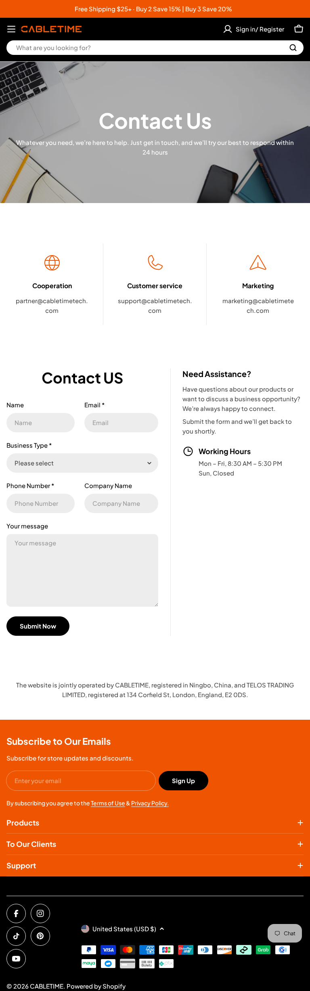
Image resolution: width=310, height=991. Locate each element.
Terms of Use (108, 803)
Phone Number (30, 485)
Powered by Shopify (96, 986)
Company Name (108, 485)
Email (94, 405)
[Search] (293, 48)
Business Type (29, 445)
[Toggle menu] (11, 29)
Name (15, 405)
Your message (27, 526)
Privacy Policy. (150, 803)
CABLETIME (46, 986)
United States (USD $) (124, 928)
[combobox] (155, 47)
